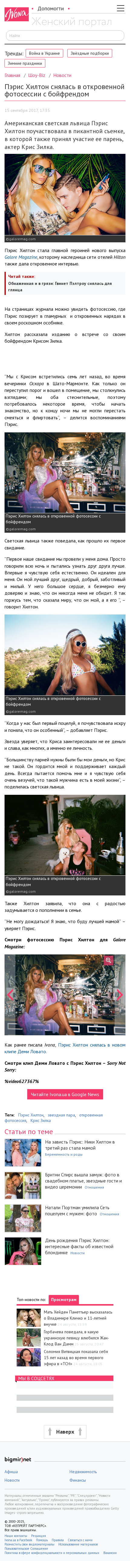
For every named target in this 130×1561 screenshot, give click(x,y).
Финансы (78, 1480)
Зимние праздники (25, 63)
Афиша (11, 1471)
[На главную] (71, 22)
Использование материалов (78, 1544)
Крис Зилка (41, 1120)
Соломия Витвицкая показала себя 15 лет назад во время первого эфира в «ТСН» (76, 1357)
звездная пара (61, 1115)
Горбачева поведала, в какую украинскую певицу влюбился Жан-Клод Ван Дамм (76, 1338)
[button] (10, 994)
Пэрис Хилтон (31, 1115)
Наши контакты (16, 1536)
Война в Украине (44, 53)
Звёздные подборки (90, 53)
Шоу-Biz (36, 75)
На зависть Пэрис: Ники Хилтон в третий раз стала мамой (80, 1145)
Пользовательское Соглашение (26, 1548)
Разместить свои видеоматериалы (29, 1544)
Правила (58, 1540)
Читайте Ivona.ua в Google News (65, 1094)
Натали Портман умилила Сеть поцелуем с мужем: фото (77, 1210)
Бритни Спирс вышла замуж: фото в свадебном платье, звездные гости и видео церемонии (83, 1181)
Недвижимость (83, 1471)
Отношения (94, 1187)
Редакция (38, 1536)
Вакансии (110, 1553)
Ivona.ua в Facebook (18, 1540)
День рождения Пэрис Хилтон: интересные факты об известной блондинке (79, 1246)
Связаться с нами (80, 1540)
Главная (12, 75)
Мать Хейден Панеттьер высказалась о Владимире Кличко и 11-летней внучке (78, 1318)
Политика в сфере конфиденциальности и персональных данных (52, 1553)
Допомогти (50, 8)
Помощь (42, 1540)
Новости (62, 75)
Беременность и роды (64, 1154)
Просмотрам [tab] (63, 1299)
